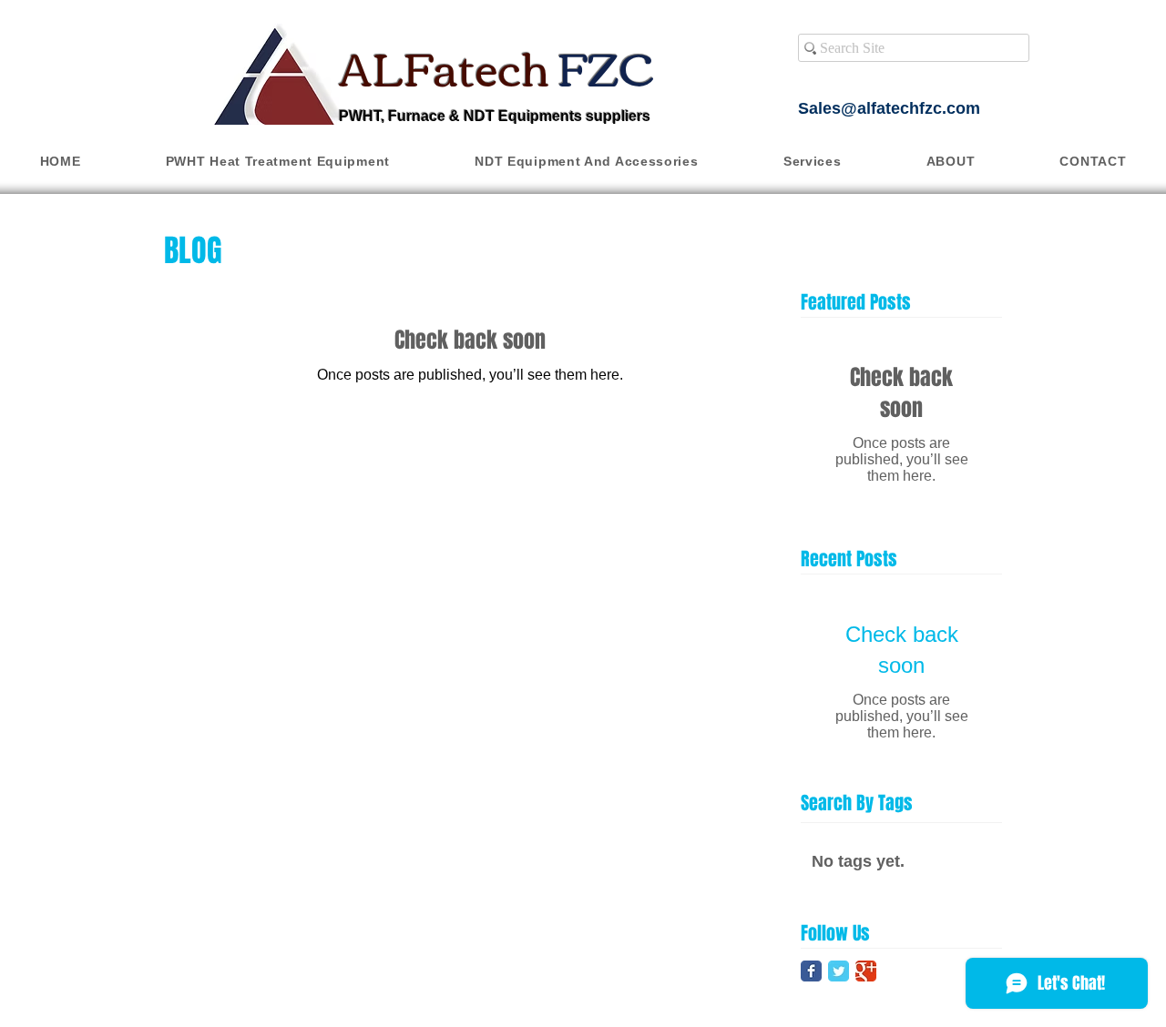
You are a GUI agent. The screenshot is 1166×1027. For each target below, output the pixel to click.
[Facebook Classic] (811, 971)
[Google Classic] (865, 971)
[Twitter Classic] (838, 971)
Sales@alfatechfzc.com (889, 108)
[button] (278, 161)
